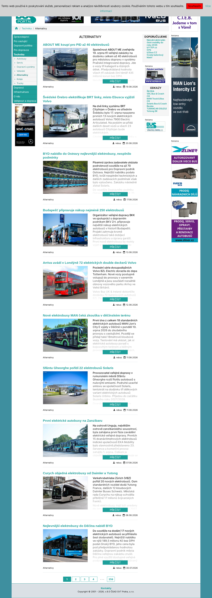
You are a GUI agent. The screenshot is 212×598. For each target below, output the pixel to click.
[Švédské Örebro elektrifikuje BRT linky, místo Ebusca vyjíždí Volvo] (65, 121)
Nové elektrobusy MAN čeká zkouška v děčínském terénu (87, 315)
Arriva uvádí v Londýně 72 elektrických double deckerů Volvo (89, 262)
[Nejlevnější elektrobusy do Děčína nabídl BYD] (65, 546)
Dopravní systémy (26, 67)
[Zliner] (184, 192)
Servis (20, 62)
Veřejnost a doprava (25, 100)
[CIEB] (184, 22)
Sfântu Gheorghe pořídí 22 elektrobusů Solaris (78, 368)
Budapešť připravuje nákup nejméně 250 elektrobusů (83, 210)
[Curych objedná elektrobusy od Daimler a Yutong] (65, 494)
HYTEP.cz (152, 47)
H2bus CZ (152, 52)
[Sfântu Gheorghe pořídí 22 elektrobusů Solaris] (65, 388)
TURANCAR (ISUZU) (157, 108)
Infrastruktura (21, 91)
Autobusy (21, 58)
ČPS (149, 50)
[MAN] (184, 87)
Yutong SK (152, 111)
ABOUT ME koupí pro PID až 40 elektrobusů (76, 44)
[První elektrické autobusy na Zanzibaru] (65, 441)
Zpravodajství (21, 36)
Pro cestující (20, 41)
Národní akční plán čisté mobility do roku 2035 (156, 42)
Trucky (20, 83)
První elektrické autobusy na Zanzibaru (72, 420)
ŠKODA (150, 91)
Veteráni (21, 71)
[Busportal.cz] (26, 17)
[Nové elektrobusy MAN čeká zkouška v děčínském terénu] (65, 336)
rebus (116, 86)
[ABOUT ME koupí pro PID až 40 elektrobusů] (65, 65)
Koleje (20, 79)
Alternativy (22, 75)
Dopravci (19, 87)
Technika (27, 28)
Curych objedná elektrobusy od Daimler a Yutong (80, 473)
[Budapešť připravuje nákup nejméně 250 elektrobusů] (65, 230)
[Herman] (155, 75)
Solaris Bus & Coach (157, 103)
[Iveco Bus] (130, 18)
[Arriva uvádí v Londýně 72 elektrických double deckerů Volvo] (65, 283)
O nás (17, 96)
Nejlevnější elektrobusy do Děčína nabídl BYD (78, 526)
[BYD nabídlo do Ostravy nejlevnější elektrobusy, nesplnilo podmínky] (65, 178)
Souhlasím (194, 6)
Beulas (150, 106)
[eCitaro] (25, 126)
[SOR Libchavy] (64, 18)
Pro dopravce (21, 50)
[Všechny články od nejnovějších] (155, 126)
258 (111, 579)
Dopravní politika (23, 45)
